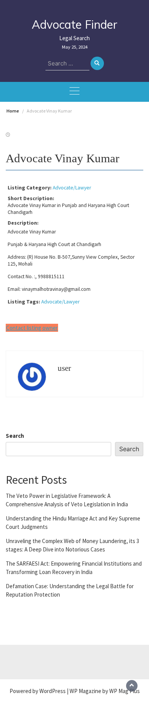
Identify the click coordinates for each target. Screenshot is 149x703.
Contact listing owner (32, 327)
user (64, 368)
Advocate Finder (74, 24)
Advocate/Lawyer (72, 187)
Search (15, 435)
